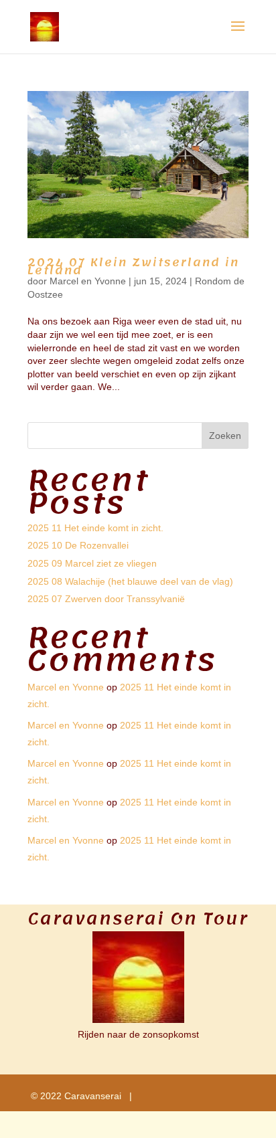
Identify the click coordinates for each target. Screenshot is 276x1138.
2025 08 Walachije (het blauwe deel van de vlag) (130, 581)
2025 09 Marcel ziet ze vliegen (92, 563)
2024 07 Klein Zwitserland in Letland (133, 267)
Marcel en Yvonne (88, 281)
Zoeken (225, 435)
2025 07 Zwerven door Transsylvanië (106, 598)
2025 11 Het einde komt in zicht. (95, 528)
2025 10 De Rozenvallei (78, 545)
